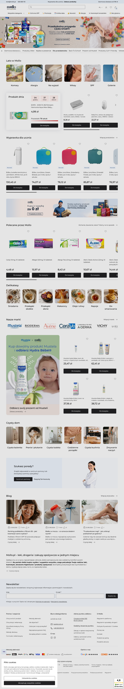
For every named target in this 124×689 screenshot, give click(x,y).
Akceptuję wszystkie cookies (29, 683)
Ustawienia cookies (29, 678)
